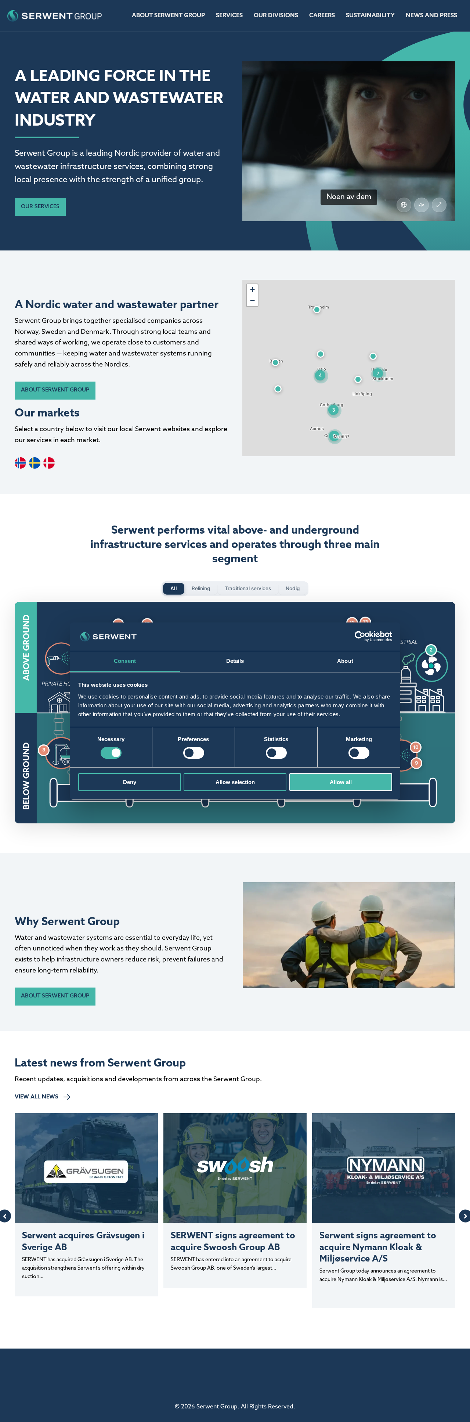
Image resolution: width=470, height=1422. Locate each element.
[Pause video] (348, 141)
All (173, 588)
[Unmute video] (421, 205)
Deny (129, 782)
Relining (201, 588)
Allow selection (235, 782)
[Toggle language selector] (404, 205)
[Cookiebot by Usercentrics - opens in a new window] (360, 636)
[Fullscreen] (439, 205)
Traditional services (248, 588)
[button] (40, 207)
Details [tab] (235, 661)
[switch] (193, 753)
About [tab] (345, 661)
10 (416, 747)
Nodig (293, 588)
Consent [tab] (125, 661)
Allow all (341, 782)
